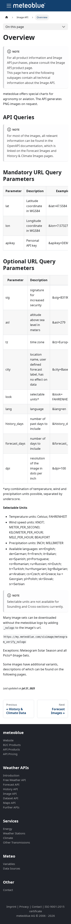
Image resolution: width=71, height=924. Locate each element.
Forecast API (11, 784)
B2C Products (12, 745)
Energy (7, 829)
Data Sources (11, 868)
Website (8, 740)
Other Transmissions (16, 842)
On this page (14, 27)
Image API (10, 793)
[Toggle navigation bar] (9, 6)
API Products (11, 749)
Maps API (9, 803)
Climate (8, 838)
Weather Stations (14, 833)
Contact (8, 890)
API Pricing (10, 754)
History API (10, 789)
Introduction (11, 775)
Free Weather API (14, 780)
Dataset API (10, 798)
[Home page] (6, 17)
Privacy (24, 906)
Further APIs (11, 807)
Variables (9, 864)
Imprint (11, 906)
